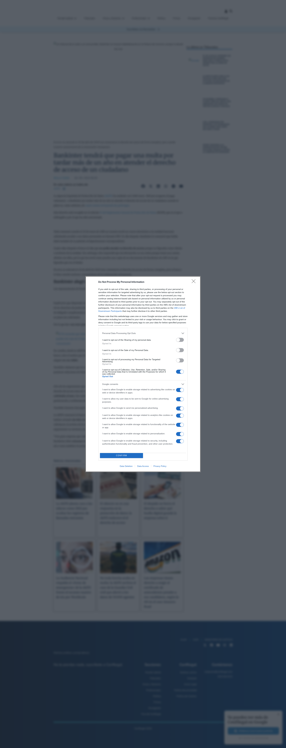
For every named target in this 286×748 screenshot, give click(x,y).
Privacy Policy (159, 466)
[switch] (180, 340)
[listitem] (143, 333)
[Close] (194, 282)
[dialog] (143, 374)
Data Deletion (126, 466)
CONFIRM (121, 455)
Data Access (143, 466)
